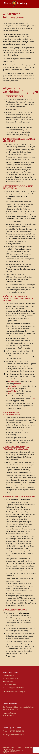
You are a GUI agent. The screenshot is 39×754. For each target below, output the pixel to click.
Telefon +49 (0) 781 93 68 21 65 (13, 731)
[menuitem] (33, 3)
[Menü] (33, 3)
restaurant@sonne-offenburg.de (14, 692)
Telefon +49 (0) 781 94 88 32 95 (13, 688)
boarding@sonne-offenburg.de (13, 735)
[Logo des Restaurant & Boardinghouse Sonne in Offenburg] (16, 3)
